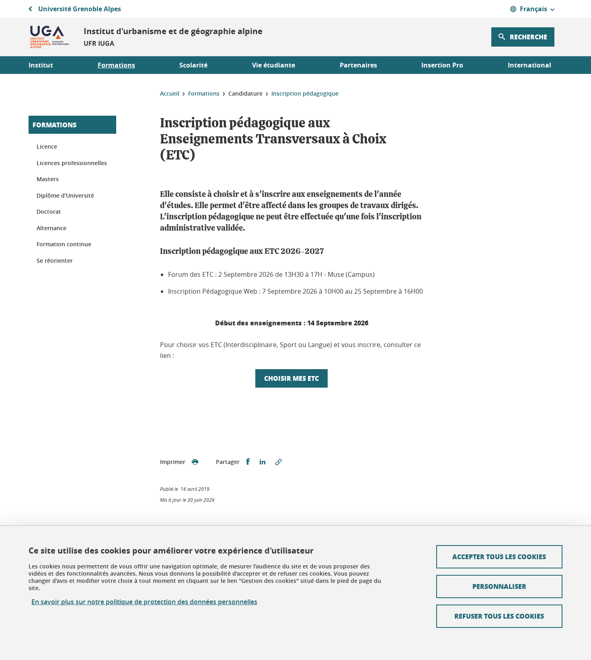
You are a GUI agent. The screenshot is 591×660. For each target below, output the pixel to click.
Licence (47, 146)
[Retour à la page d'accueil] (50, 37)
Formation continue (64, 244)
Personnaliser (499, 586)
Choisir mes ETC (291, 378)
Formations (54, 124)
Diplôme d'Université (65, 195)
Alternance (51, 228)
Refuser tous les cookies (499, 616)
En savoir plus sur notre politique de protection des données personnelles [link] (144, 602)
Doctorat (49, 211)
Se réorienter (55, 260)
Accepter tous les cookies (499, 556)
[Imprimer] (195, 462)
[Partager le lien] (278, 462)
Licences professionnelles (72, 163)
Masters (48, 179)
